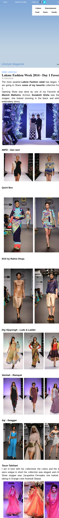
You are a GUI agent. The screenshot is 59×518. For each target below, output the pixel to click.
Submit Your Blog (20, 2)
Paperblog (15, 10)
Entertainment (50, 8)
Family (54, 12)
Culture (38, 8)
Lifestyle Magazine (13, 64)
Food (37, 12)
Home (5, 2)
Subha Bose (8, 78)
